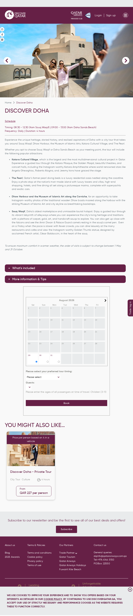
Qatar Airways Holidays (72, 565)
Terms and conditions (39, 552)
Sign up (111, 15)
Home (8, 102)
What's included (23, 268)
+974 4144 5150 (105, 559)
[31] (55, 363)
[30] (44, 363)
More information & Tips (29, 279)
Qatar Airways (67, 561)
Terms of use (34, 565)
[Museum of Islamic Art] (66, 60)
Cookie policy (35, 556)
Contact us (100, 545)
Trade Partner (66, 552)
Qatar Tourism (67, 556)
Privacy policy (35, 561)
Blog (7, 552)
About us (10, 545)
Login (98, 15)
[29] (33, 363)
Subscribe (66, 529)
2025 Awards (12, 556)
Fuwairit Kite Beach (70, 569)
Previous (7, 60)
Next (125, 60)
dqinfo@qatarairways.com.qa (110, 556)
